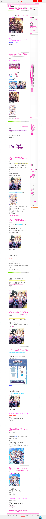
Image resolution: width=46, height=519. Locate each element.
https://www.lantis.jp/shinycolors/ (12, 47)
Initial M (32, 128)
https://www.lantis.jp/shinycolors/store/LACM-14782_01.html (16, 284)
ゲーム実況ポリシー (28, 515)
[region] (23, 1)
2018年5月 (32, 60)
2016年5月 (32, 84)
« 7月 (31, 15)
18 (21, 510)
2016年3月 (32, 86)
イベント (32, 185)
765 (31, 164)
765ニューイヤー (32, 126)
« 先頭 (10, 510)
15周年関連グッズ (33, 174)
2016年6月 (32, 83)
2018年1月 (32, 64)
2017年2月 (32, 75)
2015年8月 (32, 93)
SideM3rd (32, 132)
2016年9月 (32, 80)
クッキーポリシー (23, 515)
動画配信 (32, 189)
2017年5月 (32, 72)
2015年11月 (32, 90)
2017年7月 (32, 70)
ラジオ (32, 188)
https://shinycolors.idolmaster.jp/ (16, 118)
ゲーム (31, 190)
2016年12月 (32, 77)
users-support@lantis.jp (11, 268)
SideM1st (32, 130)
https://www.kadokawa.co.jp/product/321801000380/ (14, 215)
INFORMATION (32, 176)
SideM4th (32, 134)
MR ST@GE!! (32, 129)
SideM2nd (32, 131)
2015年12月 (32, 89)
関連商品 (32, 192)
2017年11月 (32, 66)
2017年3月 (32, 74)
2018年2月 (32, 63)
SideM (31, 165)
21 (26, 510)
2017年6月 (32, 71)
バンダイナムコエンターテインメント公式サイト (10, 515)
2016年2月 (32, 87)
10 (16, 510)
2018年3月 (32, 62)
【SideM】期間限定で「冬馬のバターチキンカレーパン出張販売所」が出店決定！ (33, 31)
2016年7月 (32, 82)
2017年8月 (32, 69)
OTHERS (32, 177)
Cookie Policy (21, 1)
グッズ (18, 350)
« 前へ (13, 510)
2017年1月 (32, 76)
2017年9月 (32, 68)
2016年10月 (32, 79)
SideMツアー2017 (33, 135)
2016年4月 (32, 85)
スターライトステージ (33, 169)
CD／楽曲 (18, 15)
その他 (31, 191)
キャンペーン (22, 221)
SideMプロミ (32, 136)
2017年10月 (32, 67)
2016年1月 (32, 88)
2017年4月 (32, 73)
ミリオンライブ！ (33, 171)
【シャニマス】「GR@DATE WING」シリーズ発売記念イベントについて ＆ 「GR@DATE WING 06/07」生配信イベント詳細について (33, 27)
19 (23, 510)
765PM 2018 (32, 125)
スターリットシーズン (33, 170)
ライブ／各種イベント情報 (25, 15)
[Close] (45, 1)
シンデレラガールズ (33, 168)
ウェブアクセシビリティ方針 (37, 515)
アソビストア (32, 175)
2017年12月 (32, 65)
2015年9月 (32, 92)
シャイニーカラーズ (21, 15)
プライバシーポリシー (18, 515)
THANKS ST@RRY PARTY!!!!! (34, 201)
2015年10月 (32, 91)
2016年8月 (32, 81)
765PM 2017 (32, 124)
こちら (12, 138)
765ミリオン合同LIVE (33, 127)
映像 (31, 195)
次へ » (18, 511)
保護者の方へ (32, 515)
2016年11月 (32, 78)
